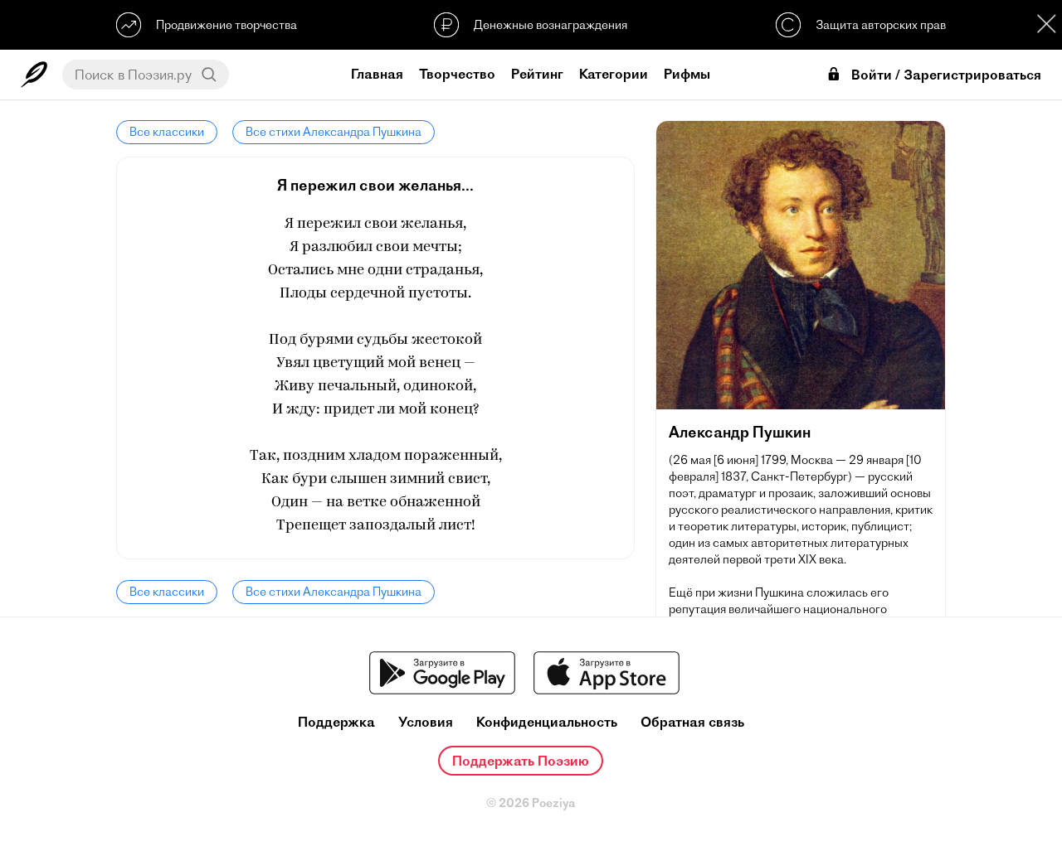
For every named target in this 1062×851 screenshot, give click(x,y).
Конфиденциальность (546, 722)
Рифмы (687, 73)
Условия (425, 722)
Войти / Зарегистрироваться (946, 75)
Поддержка (336, 722)
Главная (377, 73)
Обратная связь (692, 722)
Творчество (457, 73)
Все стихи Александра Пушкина (333, 131)
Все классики (166, 131)
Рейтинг (537, 73)
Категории (613, 73)
